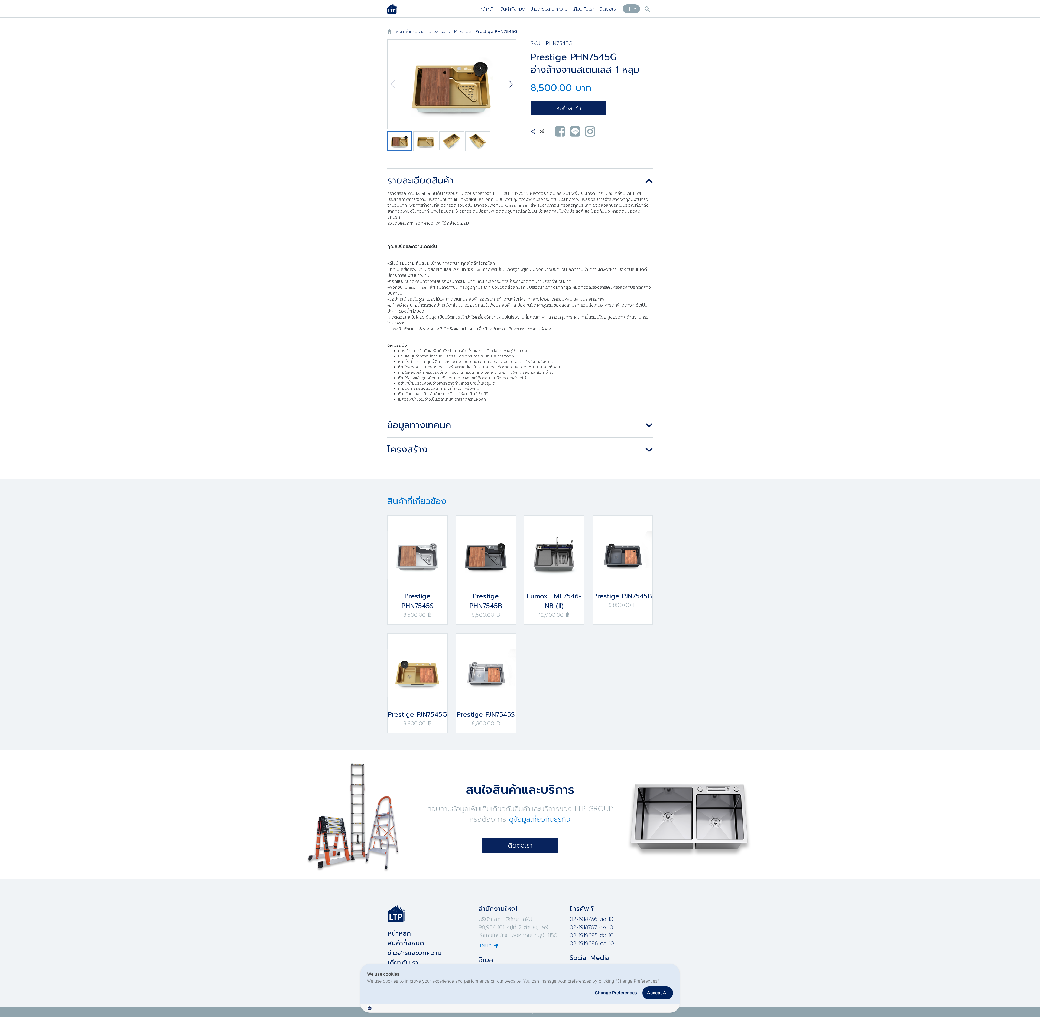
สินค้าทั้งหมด (512, 9)
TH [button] (629, 9)
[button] (510, 84)
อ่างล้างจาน (439, 31)
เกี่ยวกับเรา (583, 9)
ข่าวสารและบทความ (548, 9)
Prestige (462, 31)
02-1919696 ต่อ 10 (592, 943)
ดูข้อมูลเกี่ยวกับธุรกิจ (539, 819)
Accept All (657, 992)
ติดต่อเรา (608, 9)
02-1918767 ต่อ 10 (591, 927)
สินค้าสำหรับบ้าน (410, 31)
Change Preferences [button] (616, 992)
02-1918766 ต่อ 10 (591, 919)
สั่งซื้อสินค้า (568, 108)
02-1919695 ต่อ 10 (592, 935)
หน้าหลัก (487, 9)
